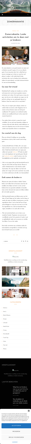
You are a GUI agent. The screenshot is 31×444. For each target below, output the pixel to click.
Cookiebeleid (14, 441)
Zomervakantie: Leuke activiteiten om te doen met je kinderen (15, 37)
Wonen (4, 348)
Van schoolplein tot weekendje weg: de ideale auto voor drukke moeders (20, 401)
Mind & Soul (6, 326)
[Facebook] (21, 241)
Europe (5, 319)
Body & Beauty (6, 315)
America (5, 307)
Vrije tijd (5, 345)
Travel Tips (5, 337)
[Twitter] (23, 241)
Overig (4, 330)
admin (6, 241)
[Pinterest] (25, 241)
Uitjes (4, 341)
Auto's (4, 311)
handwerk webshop (9, 156)
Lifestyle (5, 322)
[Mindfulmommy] (15, 6)
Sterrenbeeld (6, 333)
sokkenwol (15, 152)
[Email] (27, 241)
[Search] (28, 15)
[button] (28, 411)
